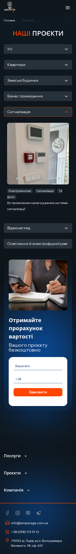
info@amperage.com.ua (29, 523)
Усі (9, 49)
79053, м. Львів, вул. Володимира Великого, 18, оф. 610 (36, 543)
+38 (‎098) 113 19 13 (25, 532)
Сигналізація (18, 111)
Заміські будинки (22, 80)
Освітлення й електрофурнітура (36, 243)
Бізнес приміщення (25, 96)
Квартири (16, 64)
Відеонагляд (18, 228)
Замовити (38, 392)
